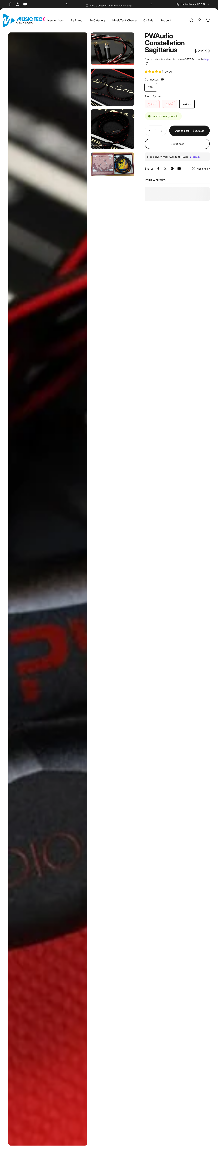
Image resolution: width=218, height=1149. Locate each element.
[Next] (151, 4)
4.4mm (187, 104)
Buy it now (177, 144)
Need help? (203, 168)
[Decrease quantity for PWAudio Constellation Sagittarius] (149, 131)
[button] (153, 71)
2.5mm (152, 104)
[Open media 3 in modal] (112, 87)
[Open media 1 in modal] (47, 589)
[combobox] (193, 4)
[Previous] (66, 4)
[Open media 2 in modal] (112, 48)
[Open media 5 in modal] (112, 164)
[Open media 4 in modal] (112, 129)
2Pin (150, 87)
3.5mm (169, 104)
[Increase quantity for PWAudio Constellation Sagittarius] (162, 131)
